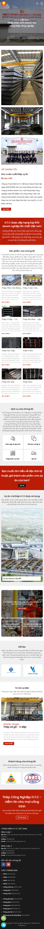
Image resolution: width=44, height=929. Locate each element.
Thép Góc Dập (8, 350)
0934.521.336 (11, 874)
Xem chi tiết (5, 302)
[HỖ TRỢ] (3, 918)
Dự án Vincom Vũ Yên (35, 578)
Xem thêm (6, 209)
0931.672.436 (17, 912)
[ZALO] (3, 924)
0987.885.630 (15, 905)
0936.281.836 (11, 877)
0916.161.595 (15, 890)
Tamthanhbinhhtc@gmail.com (15, 841)
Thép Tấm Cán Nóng (11, 288)
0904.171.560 (17, 887)
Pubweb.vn (22, 925)
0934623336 (10, 839)
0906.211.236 (11, 880)
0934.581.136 (11, 884)
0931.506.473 (16, 909)
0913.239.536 (25, 915)
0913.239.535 (15, 902)
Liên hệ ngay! (22, 817)
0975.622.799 (18, 899)
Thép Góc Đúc (8, 382)
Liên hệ (22, 485)
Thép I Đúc (28, 382)
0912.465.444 (16, 894)
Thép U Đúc (28, 350)
